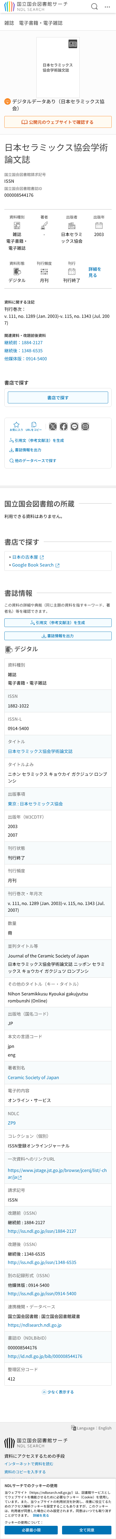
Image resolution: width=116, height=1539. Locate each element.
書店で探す (58, 397)
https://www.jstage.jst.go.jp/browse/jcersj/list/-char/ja (57, 1173)
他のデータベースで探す (35, 460)
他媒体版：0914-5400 (25, 358)
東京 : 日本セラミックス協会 (35, 803)
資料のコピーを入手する (25, 1471)
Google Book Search (33, 564)
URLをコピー (34, 430)
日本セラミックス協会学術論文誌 (40, 751)
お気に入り (16, 430)
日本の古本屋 (25, 557)
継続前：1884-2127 (23, 342)
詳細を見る (94, 272)
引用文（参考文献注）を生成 (39, 440)
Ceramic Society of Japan (33, 1077)
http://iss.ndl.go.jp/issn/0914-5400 (42, 1293)
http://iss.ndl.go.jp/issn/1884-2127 (42, 1231)
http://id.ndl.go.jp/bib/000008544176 (45, 1356)
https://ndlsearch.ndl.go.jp (35, 1325)
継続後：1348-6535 (23, 350)
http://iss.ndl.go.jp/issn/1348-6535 (42, 1262)
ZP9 (12, 1122)
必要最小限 (31, 1530)
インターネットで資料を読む (28, 1463)
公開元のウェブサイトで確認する (61, 122)
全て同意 (86, 1530)
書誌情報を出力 (28, 449)
